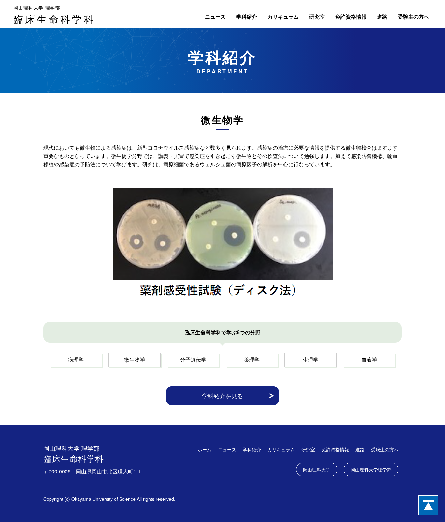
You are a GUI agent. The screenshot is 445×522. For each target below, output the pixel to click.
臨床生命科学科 (54, 15)
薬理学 (252, 359)
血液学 (369, 359)
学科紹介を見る (222, 395)
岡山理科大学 (316, 469)
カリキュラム (283, 16)
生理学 (310, 359)
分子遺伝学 (193, 359)
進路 (382, 16)
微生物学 (134, 359)
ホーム (204, 449)
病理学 (76, 359)
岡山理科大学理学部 (371, 469)
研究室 (317, 16)
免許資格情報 (350, 16)
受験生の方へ (413, 16)
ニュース (215, 16)
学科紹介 (246, 16)
